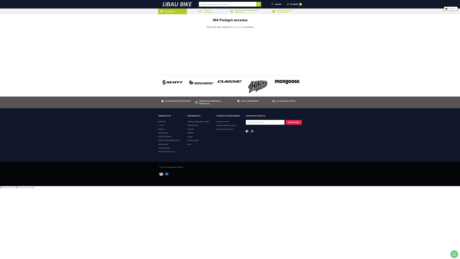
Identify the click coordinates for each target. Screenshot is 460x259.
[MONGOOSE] (287, 82)
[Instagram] (253, 131)
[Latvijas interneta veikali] (25, 187)
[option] (206, 11)
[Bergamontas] (201, 82)
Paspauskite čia (236, 27)
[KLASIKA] (230, 81)
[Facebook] (247, 131)
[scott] (172, 82)
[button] (450, 9)
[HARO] (259, 87)
